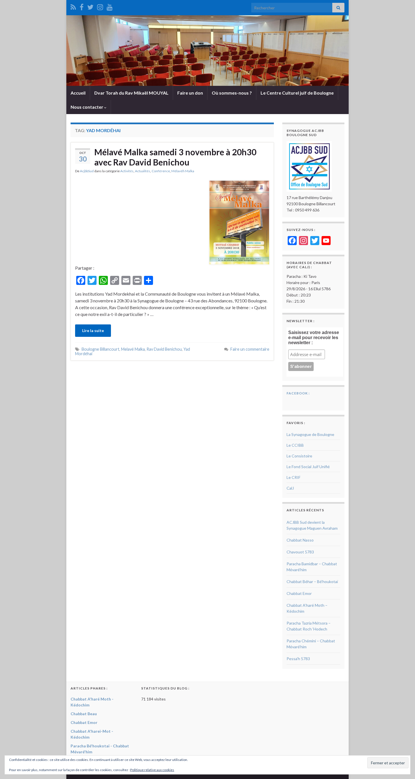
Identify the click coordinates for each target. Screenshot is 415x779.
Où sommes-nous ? (232, 92)
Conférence (161, 171)
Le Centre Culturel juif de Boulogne (297, 92)
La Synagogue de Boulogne (310, 434)
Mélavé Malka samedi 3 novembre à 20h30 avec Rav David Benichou (175, 157)
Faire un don (190, 92)
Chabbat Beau (84, 713)
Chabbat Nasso (300, 540)
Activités (127, 171)
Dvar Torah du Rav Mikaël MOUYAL (131, 92)
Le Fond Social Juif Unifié (308, 466)
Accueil (78, 92)
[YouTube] (110, 6)
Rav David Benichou (164, 349)
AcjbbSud (87, 171)
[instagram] (100, 6)
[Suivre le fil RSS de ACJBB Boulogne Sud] (73, 6)
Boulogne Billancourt (100, 349)
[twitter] (90, 6)
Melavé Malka (133, 349)
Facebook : (298, 393)
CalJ (290, 488)
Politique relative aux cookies (152, 770)
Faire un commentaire (249, 349)
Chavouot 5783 (300, 551)
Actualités (142, 171)
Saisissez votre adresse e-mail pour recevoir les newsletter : (313, 337)
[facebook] (82, 6)
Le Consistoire (299, 455)
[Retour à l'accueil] (207, 50)
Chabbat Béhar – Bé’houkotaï (312, 581)
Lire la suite (93, 330)
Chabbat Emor (299, 593)
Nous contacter (87, 107)
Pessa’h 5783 (298, 658)
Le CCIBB (295, 445)
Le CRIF (293, 477)
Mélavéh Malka (182, 171)
